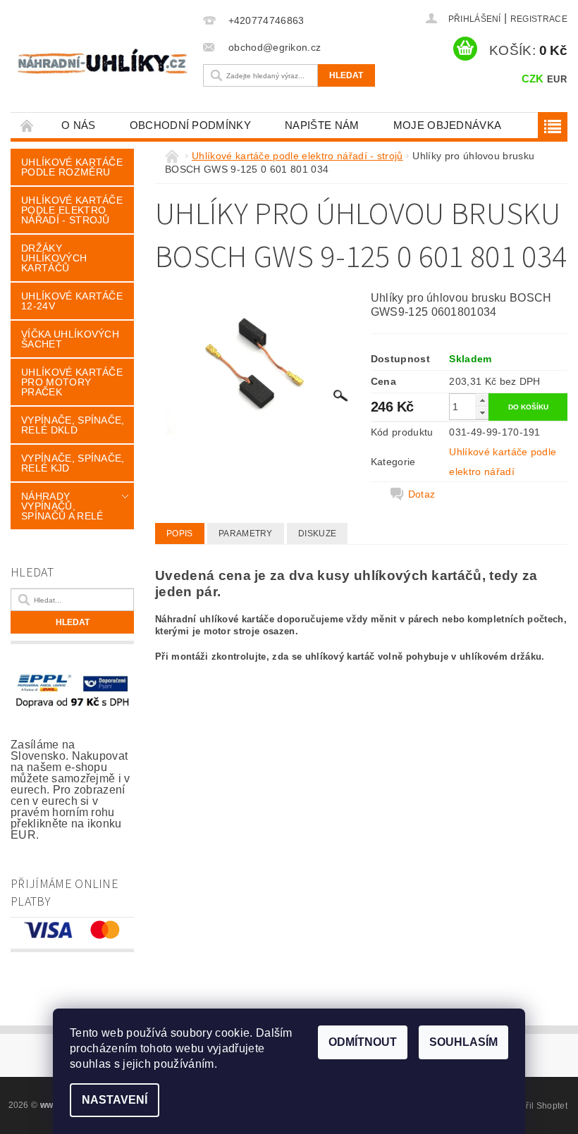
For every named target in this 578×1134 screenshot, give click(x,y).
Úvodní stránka (27, 125)
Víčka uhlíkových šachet (70, 339)
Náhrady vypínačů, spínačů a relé (62, 506)
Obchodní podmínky (190, 125)
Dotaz (422, 494)
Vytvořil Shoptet (535, 1106)
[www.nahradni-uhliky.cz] (102, 61)
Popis (179, 533)
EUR (557, 79)
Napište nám (322, 125)
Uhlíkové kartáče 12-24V (72, 301)
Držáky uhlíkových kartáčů (54, 257)
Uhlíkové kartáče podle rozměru (72, 167)
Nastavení (114, 1100)
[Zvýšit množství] (482, 400)
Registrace (538, 19)
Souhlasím (463, 1042)
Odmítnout (362, 1042)
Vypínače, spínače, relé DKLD (73, 425)
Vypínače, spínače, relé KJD (73, 463)
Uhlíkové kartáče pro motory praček (72, 381)
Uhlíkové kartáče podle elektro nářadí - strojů (72, 210)
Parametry (246, 533)
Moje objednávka (447, 125)
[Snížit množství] (482, 412)
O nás (78, 125)
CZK (533, 79)
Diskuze (317, 533)
